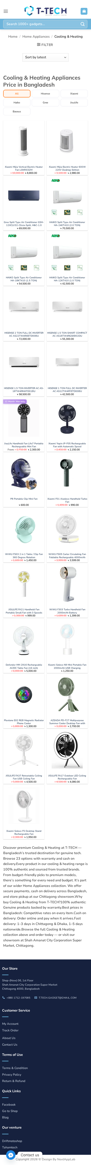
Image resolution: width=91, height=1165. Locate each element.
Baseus (17, 111)
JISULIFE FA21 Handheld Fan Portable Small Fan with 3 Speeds (24, 611)
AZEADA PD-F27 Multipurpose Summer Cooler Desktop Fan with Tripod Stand (67, 723)
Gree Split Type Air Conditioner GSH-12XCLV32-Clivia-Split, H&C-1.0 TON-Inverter (24, 225)
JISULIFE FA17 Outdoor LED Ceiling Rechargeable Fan (67, 777)
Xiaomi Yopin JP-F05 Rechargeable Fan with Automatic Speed (67, 445)
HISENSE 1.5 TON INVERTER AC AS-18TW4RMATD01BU (24, 390)
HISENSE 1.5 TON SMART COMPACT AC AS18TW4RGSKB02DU (67, 334)
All (17, 93)
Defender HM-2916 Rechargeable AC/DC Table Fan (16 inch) (24, 666)
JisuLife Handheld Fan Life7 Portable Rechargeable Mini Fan (23, 445)
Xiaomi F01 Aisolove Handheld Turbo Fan (67, 500)
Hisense (45, 93)
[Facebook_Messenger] (10, 1155)
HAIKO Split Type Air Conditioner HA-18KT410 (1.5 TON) (24, 279)
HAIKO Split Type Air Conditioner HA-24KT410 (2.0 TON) (67, 224)
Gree (45, 102)
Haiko (17, 102)
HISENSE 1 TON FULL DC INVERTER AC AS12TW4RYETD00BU (67, 390)
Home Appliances (36, 36)
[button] (5, 11)
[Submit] (83, 24)
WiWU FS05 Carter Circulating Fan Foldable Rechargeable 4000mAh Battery (67, 557)
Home (13, 36)
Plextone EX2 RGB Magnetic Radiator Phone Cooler (24, 722)
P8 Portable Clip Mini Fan (23, 498)
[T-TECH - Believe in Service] (45, 11)
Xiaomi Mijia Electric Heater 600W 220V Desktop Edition (67, 169)
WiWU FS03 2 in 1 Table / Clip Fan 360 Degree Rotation (24, 556)
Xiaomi (74, 93)
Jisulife (74, 102)
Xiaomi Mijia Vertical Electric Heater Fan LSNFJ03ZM (24, 169)
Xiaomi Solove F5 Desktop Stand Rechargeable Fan (23, 833)
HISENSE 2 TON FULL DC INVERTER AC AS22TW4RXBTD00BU (23, 334)
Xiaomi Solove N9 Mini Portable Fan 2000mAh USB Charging (67, 666)
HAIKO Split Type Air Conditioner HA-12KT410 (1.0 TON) (67, 279)
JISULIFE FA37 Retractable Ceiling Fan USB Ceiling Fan (24, 777)
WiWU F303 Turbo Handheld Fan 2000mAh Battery (67, 611)
